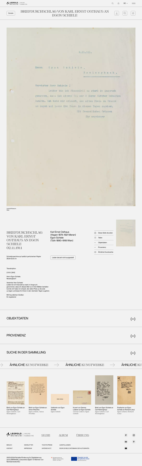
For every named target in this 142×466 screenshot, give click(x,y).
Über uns (82, 435)
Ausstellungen (65, 445)
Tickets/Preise (47, 445)
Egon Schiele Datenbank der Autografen (74, 448)
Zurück (10, 13)
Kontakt (10, 448)
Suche (45, 435)
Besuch (9, 445)
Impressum (28, 448)
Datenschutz (46, 448)
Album (63, 435)
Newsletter (28, 445)
